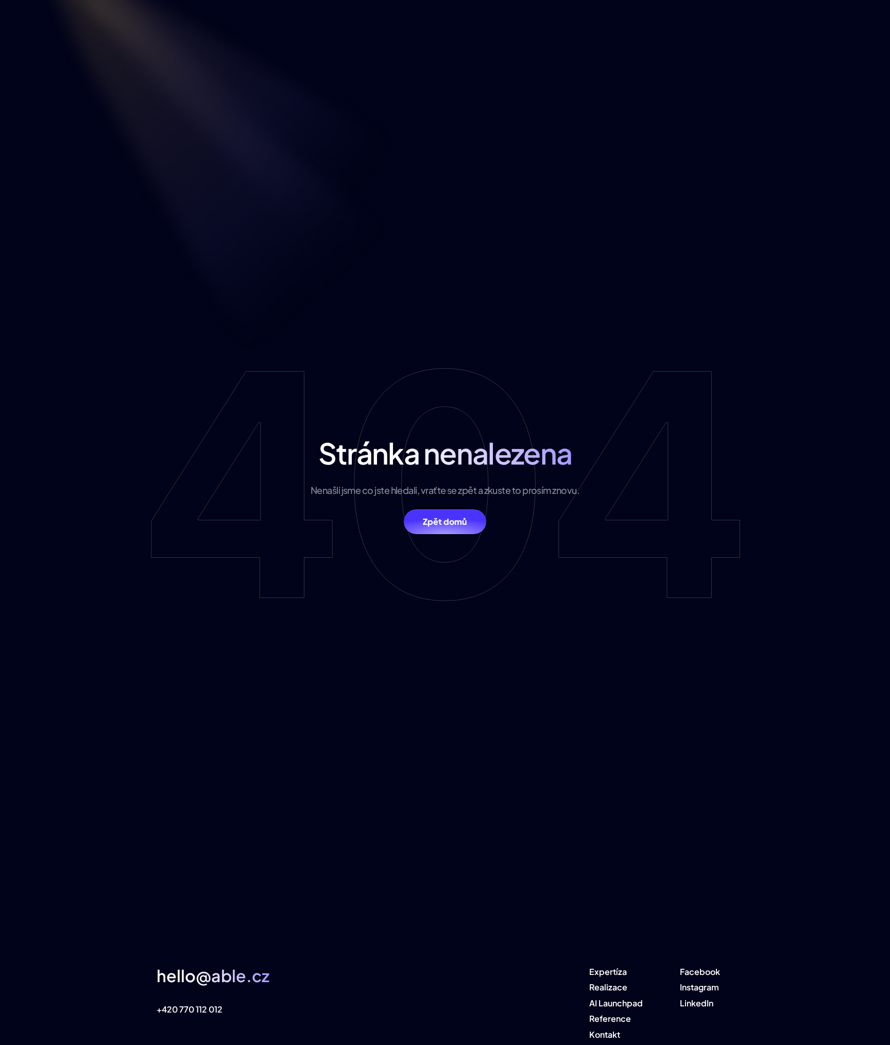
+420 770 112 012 (189, 1009)
